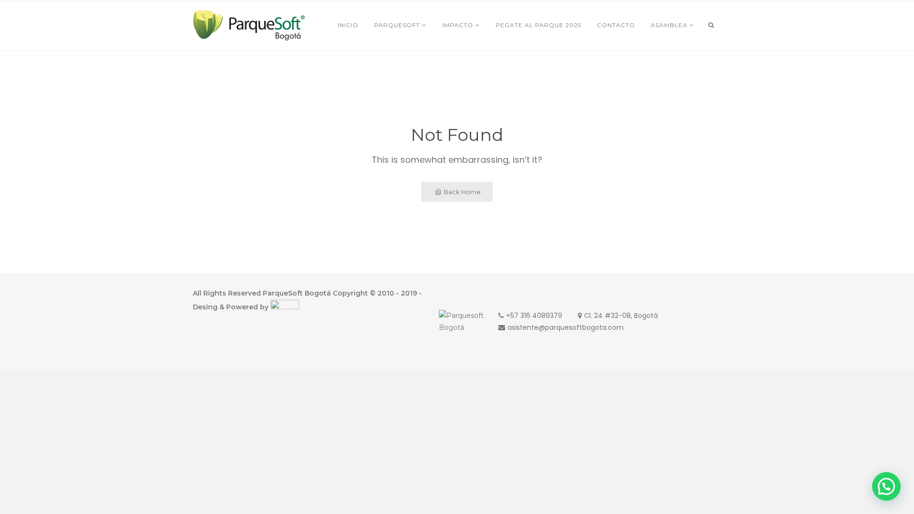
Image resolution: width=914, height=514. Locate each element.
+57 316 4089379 (534, 315)
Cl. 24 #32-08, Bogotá (621, 315)
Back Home (462, 192)
